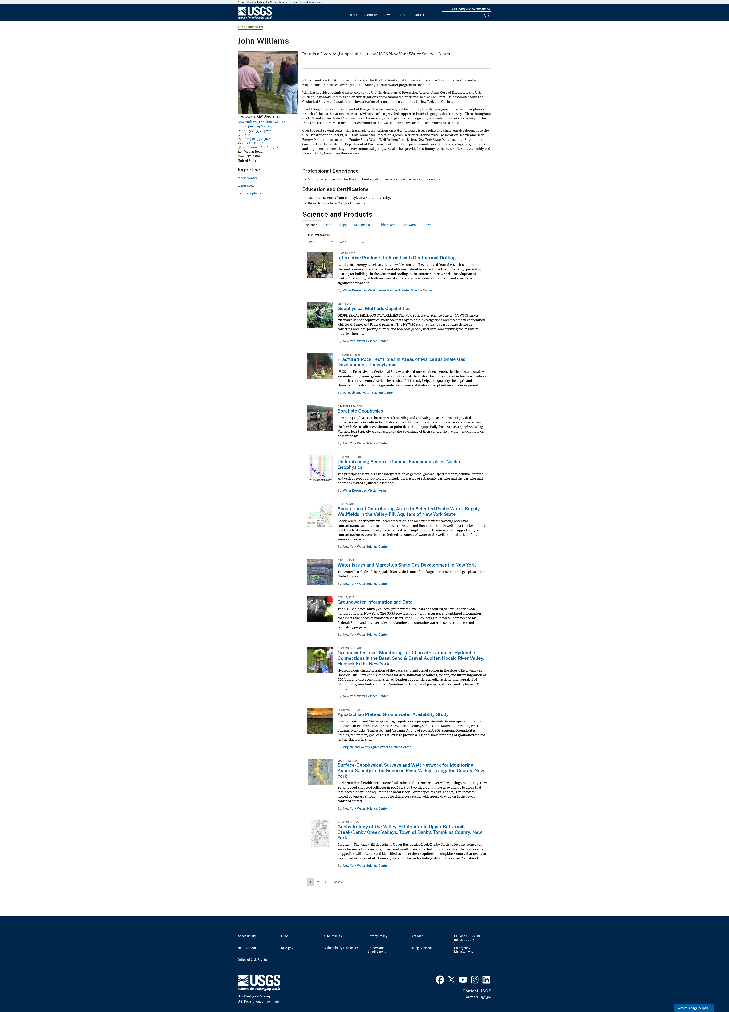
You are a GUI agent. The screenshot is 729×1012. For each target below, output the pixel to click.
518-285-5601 (256, 143)
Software (409, 225)
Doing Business (421, 948)
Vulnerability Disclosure (341, 948)
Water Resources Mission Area (364, 290)
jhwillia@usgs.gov (261, 126)
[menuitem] (352, 12)
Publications (386, 225)
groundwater (247, 178)
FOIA (284, 936)
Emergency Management (463, 949)
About (419, 15)
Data (328, 225)
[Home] (255, 18)
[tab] (311, 224)
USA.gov (287, 948)
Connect (403, 15)
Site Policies (333, 936)
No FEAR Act (247, 948)
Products (371, 15)
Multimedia (362, 225)
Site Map (417, 936)
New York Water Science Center (261, 122)
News (387, 15)
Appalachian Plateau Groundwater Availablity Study (393, 714)
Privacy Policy (377, 936)
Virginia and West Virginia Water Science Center (377, 747)
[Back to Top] (715, 998)
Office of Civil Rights (252, 959)
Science (352, 15)
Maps (343, 225)
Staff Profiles (250, 27)
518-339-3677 (260, 131)
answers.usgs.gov (478, 997)
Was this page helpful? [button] (694, 1008)
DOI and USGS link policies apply (467, 938)
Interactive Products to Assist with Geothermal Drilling (397, 257)
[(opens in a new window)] (440, 979)
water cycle (246, 185)
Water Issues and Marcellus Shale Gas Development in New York (407, 565)
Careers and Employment (377, 949)
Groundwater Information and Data (375, 602)
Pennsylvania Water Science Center (368, 393)
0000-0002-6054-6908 (260, 147)
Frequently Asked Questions (470, 9)
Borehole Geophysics (360, 411)
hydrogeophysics (250, 193)
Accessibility (247, 936)
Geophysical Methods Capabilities (374, 308)
